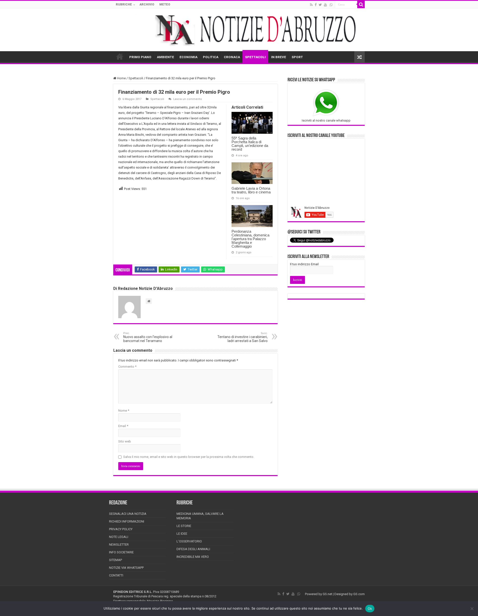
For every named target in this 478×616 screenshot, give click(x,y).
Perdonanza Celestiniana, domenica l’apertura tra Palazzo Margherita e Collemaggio (250, 238)
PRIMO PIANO (140, 57)
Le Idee (182, 533)
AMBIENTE (165, 57)
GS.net (327, 594)
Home (121, 78)
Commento (127, 366)
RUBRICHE (124, 4)
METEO (164, 4)
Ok (370, 609)
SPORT (297, 57)
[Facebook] (315, 5)
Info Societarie (121, 552)
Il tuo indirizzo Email (304, 264)
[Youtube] (325, 5)
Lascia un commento (187, 99)
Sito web (124, 441)
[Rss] (311, 5)
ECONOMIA (188, 57)
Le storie (184, 526)
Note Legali (118, 537)
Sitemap (115, 560)
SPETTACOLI (255, 57)
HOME (119, 56)
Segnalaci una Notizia (127, 514)
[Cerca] (361, 4)
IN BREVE (278, 57)
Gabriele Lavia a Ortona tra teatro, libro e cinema (251, 190)
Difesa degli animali (193, 549)
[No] (471, 608)
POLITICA (210, 57)
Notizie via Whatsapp (126, 568)
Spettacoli (135, 78)
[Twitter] (320, 5)
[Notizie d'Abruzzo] (239, 29)
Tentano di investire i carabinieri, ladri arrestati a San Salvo (242, 337)
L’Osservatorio (189, 541)
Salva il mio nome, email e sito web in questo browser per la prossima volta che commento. (188, 457)
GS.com (359, 594)
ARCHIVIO (146, 4)
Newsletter (119, 544)
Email (123, 426)
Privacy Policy (120, 529)
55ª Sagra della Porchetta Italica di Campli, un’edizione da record (250, 143)
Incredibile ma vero (193, 557)
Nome (123, 410)
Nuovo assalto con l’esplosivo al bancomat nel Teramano (147, 337)
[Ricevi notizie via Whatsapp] (331, 5)
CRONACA (232, 57)
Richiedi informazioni (126, 521)
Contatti (116, 575)
